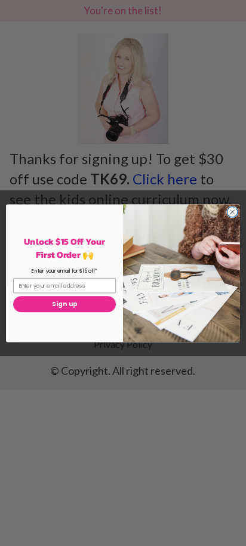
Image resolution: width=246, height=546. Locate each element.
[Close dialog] (232, 211)
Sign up (64, 304)
